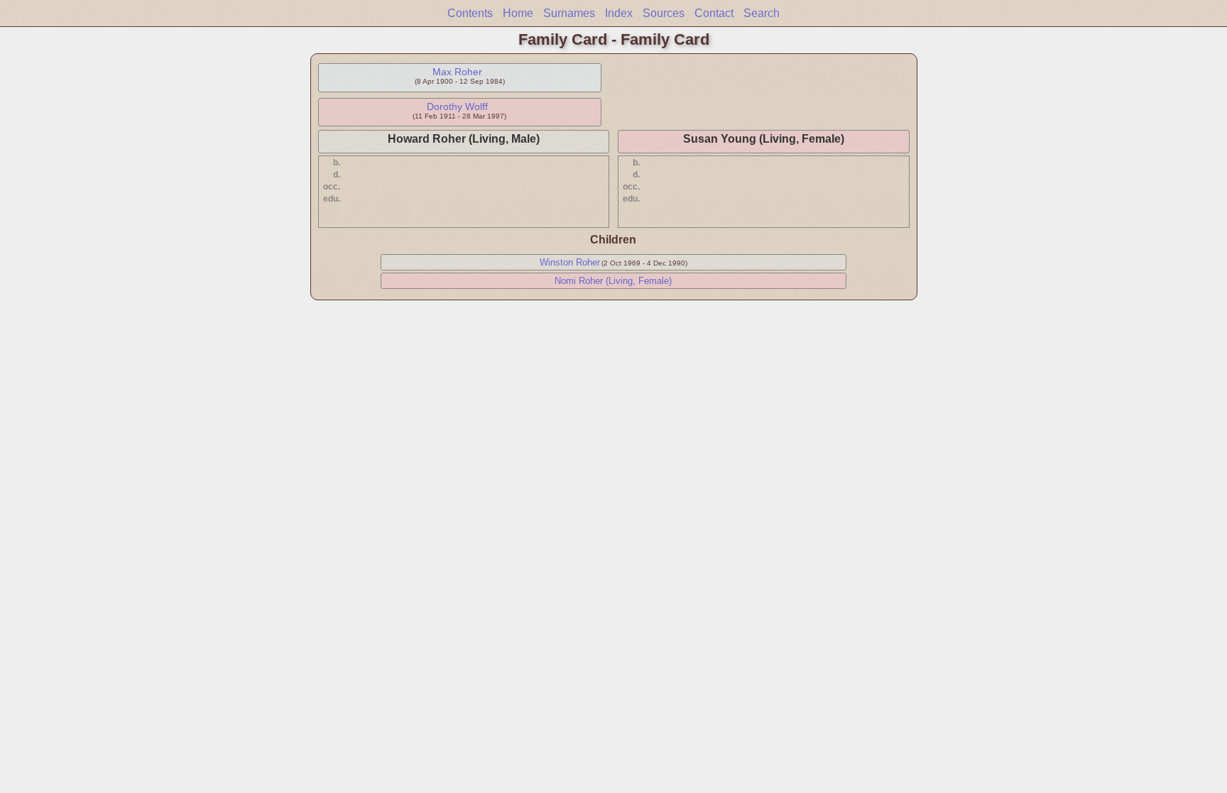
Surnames (569, 13)
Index (619, 13)
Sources (664, 13)
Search (761, 13)
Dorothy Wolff (457, 106)
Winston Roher (570, 262)
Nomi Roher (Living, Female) (613, 280)
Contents (470, 13)
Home (518, 13)
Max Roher (457, 71)
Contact (714, 13)
